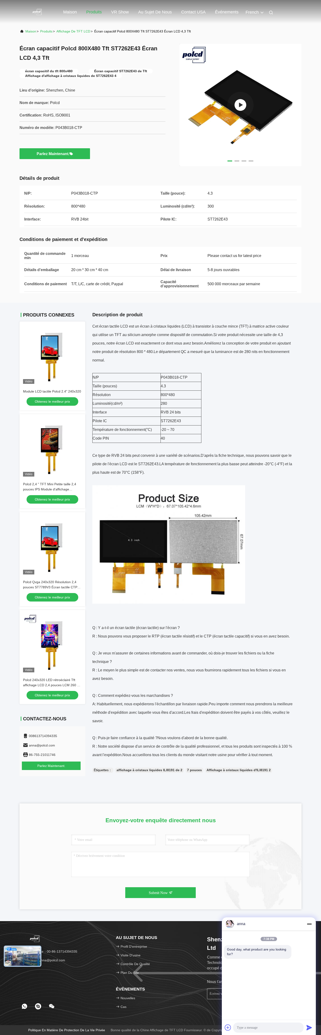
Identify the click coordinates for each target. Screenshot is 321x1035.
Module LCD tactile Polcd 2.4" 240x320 (52, 391)
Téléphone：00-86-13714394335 (52, 951)
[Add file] (228, 1027)
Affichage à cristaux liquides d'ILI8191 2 (239, 770)
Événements (227, 12)
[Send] (309, 1027)
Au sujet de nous (155, 12)
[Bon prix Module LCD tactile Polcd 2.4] (52, 354)
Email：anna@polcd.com (46, 960)
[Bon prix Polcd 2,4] (52, 447)
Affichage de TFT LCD (73, 31)
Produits (94, 12)
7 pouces (194, 770)
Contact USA (193, 12)
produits (46, 31)
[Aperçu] (38, 12)
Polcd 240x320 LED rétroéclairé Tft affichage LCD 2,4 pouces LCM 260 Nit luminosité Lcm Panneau (52, 685)
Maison (70, 12)
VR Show (120, 12)
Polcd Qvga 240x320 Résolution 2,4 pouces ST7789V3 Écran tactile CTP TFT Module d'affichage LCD (50, 587)
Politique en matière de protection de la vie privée (66, 1030)
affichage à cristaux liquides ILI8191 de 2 (149, 770)
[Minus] (309, 924)
